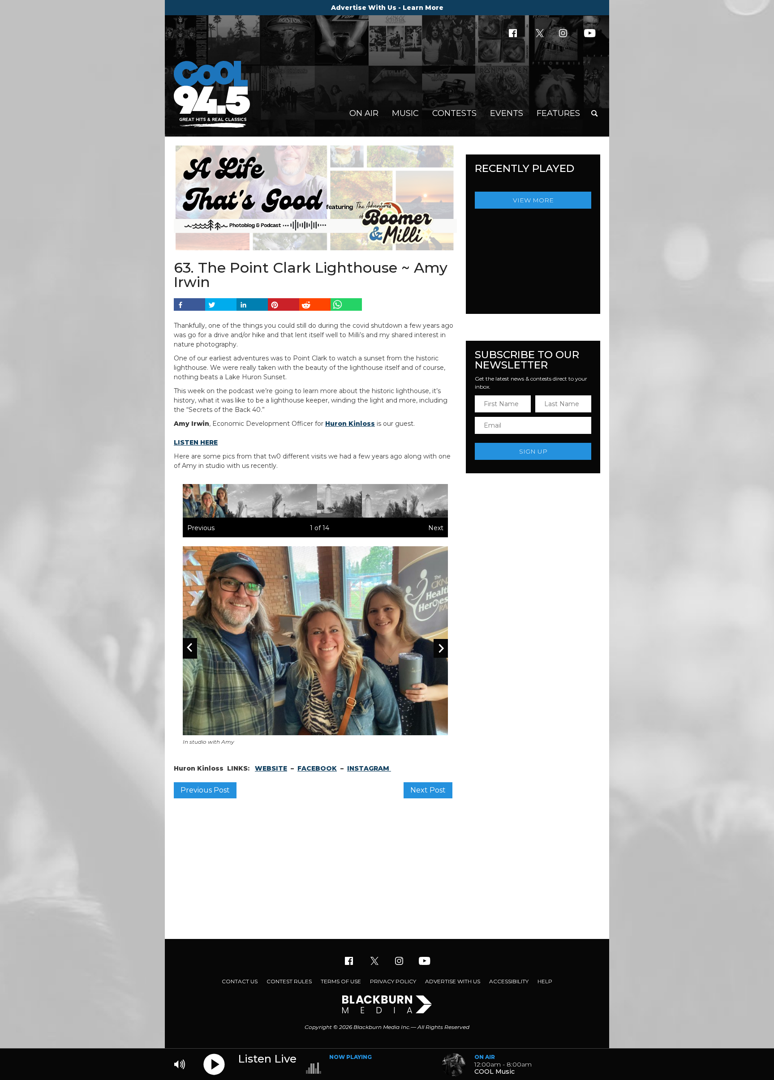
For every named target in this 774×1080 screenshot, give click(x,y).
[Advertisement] (387, 867)
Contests (454, 113)
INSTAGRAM (369, 768)
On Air (363, 113)
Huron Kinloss (350, 424)
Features (558, 113)
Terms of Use (341, 981)
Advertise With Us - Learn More (387, 8)
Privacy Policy (393, 981)
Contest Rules (289, 981)
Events (506, 113)
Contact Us (240, 981)
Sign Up (533, 451)
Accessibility (509, 981)
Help (545, 981)
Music (405, 113)
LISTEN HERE (196, 442)
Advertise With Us (452, 981)
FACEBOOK (317, 768)
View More (533, 200)
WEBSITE (271, 768)
